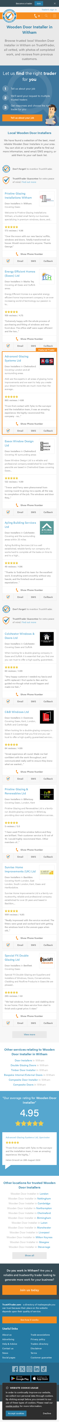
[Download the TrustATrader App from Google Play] (20, 1378)
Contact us (7, 1348)
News (5, 1353)
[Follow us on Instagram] (29, 1369)
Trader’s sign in (49, 9)
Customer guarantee (41, 1357)
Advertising (8, 1339)
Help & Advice (9, 1343)
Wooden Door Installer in (29, 1193)
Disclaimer (36, 1348)
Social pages (8, 1357)
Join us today (29, 1290)
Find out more (29, 182)
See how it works (29, 1319)
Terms (34, 1353)
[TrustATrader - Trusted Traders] (9, 14)
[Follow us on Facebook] (15, 1369)
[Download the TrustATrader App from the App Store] (40, 1378)
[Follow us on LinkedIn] (37, 1369)
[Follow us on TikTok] (44, 1369)
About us (7, 1334)
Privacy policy (38, 1339)
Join (38, 3)
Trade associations (40, 1334)
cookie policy (12, 1406)
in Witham (29, 1060)
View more (29, 1034)
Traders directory (39, 1343)
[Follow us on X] (22, 1369)
